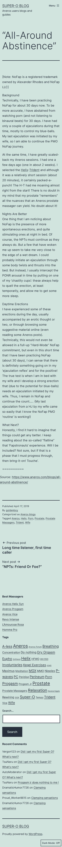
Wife (27, 522)
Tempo (39, 697)
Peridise (24, 677)
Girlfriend (16, 659)
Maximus (8, 671)
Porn (30, 518)
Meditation (21, 671)
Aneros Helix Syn (13, 603)
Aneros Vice (9, 614)
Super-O (27, 697)
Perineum (37, 677)
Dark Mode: (48, 842)
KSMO (49, 665)
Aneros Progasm (12, 609)
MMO (40, 671)
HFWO (35, 658)
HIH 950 (44, 659)
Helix (24, 170)
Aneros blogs (28, 514)
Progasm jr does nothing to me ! (38, 782)
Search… (8, 710)
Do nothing (28, 652)
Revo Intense (10, 619)
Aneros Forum (35, 647)
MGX (32, 671)
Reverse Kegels (54, 691)
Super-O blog (15, 6)
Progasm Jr (25, 683)
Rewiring (8, 697)
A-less (7, 646)
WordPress (35, 834)
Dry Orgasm (46, 652)
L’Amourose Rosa (13, 624)
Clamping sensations (44, 797)
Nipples (50, 671)
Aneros (16, 518)
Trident (34, 170)
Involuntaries (12, 665)
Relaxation (37, 690)
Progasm (10, 683)
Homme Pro (9, 629)
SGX (17, 697)
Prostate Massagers (14, 690)
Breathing (50, 646)
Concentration (11, 652)
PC (16, 677)
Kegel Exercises (34, 665)
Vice (4, 702)
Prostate (39, 518)
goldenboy (12, 510)
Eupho (7, 659)
